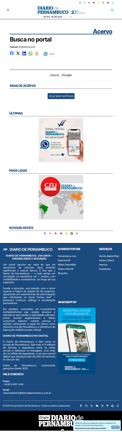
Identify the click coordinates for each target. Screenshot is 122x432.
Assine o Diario (106, 260)
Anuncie (103, 264)
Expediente (105, 269)
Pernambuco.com (67, 256)
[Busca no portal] (12, 53)
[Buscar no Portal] (112, 10)
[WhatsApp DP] (113, 3)
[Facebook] (81, 3)
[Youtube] (94, 3)
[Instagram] (84, 3)
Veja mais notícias (61, 96)
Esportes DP (64, 260)
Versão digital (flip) (109, 256)
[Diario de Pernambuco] (61, 10)
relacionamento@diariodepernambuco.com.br (27, 393)
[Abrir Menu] (8, 10)
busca (54, 75)
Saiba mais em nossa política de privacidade (90, 428)
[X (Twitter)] (89, 3)
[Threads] (98, 3)
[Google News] (108, 3)
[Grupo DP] (61, 421)
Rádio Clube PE (65, 269)
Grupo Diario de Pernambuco (25, 405)
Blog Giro (63, 273)
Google (67, 75)
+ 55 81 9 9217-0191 (13, 384)
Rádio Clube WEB (67, 264)
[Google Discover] (103, 3)
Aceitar (115, 427)
